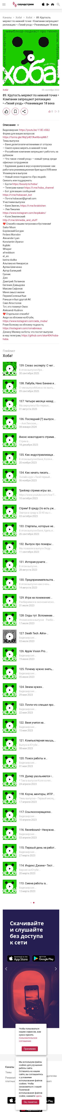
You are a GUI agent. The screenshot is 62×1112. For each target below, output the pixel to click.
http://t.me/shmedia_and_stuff (20, 220)
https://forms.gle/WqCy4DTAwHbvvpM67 (25, 137)
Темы (8, 1072)
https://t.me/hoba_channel (39, 187)
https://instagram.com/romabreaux (22, 328)
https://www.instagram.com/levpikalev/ (24, 213)
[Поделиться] (24, 111)
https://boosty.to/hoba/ (25, 184)
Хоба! (19, 17)
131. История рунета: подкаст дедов (32, 563)
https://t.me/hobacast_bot (17, 195)
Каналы (7, 17)
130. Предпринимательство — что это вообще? (37, 581)
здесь (39, 1096)
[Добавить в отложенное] (15, 111)
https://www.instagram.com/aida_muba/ (25, 321)
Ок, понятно (30, 1102)
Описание (9, 125)
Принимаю (30, 1048)
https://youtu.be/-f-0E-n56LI (34, 130)
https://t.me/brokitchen (33, 205)
